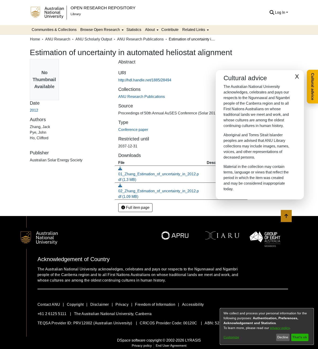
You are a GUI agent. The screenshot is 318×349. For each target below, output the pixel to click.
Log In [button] (280, 12)
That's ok (299, 337)
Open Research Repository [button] (103, 7)
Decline (282, 337)
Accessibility (193, 304)
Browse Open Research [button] (100, 30)
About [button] (150, 30)
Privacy (122, 304)
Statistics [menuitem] (133, 30)
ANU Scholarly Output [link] (93, 39)
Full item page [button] (137, 207)
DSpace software (131, 340)
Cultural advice (313, 86)
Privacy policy (142, 345)
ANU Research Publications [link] (140, 39)
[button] (272, 12)
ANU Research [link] (57, 39)
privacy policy (280, 328)
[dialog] (266, 326)
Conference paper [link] (133, 130)
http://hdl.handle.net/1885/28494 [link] (144, 80)
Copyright (75, 304)
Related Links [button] (193, 30)
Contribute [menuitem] (170, 30)
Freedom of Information (155, 304)
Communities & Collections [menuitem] (54, 30)
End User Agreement (171, 345)
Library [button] (76, 14)
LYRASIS (193, 340)
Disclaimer (99, 304)
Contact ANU (48, 304)
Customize (231, 337)
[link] (141, 97)
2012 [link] (34, 110)
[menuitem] (101, 29)
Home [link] (35, 39)
